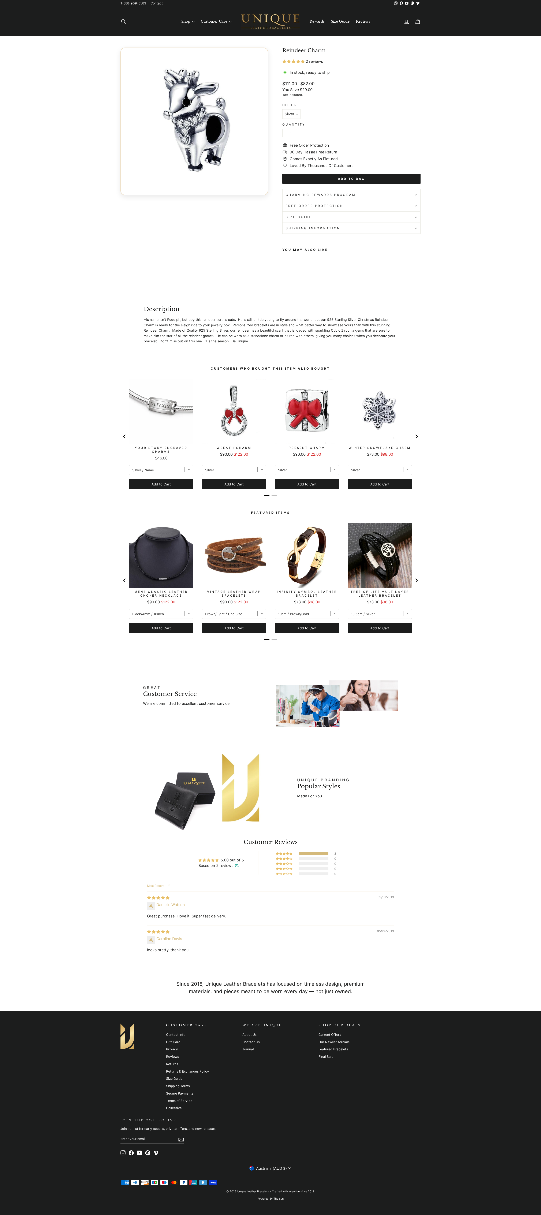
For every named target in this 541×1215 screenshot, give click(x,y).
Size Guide (340, 21)
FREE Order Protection (315, 206)
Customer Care (214, 21)
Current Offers (329, 1035)
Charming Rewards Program (321, 195)
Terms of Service (179, 1101)
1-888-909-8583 (133, 3)
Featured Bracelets (333, 1049)
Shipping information (313, 228)
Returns (172, 1064)
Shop (186, 21)
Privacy (172, 1049)
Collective (174, 1108)
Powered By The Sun (270, 1198)
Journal (248, 1049)
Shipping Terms (178, 1086)
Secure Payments (179, 1093)
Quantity (294, 124)
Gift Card (173, 1042)
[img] (158, 897)
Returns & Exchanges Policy (187, 1071)
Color (289, 105)
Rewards (317, 21)
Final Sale (325, 1057)
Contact (156, 3)
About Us (249, 1035)
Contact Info (175, 1035)
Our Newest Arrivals (334, 1042)
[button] (294, 61)
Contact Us (251, 1042)
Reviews (363, 21)
